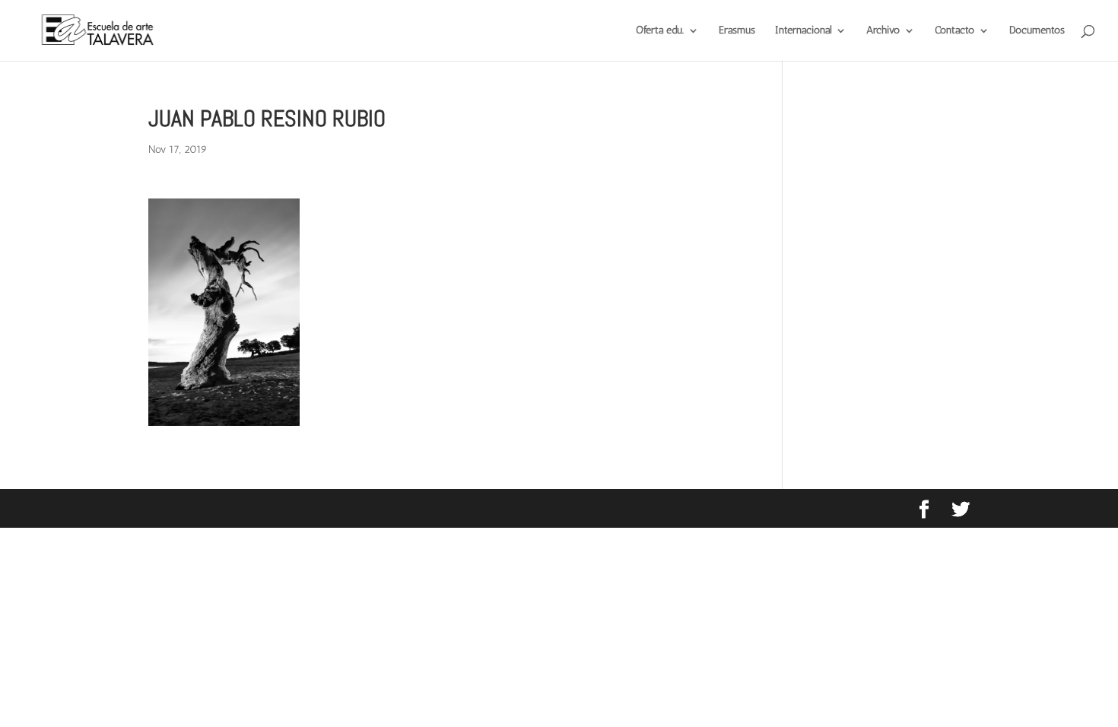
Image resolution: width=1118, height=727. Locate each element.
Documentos (1037, 31)
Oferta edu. (660, 31)
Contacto (954, 31)
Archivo (883, 31)
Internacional (803, 31)
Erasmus (737, 31)
